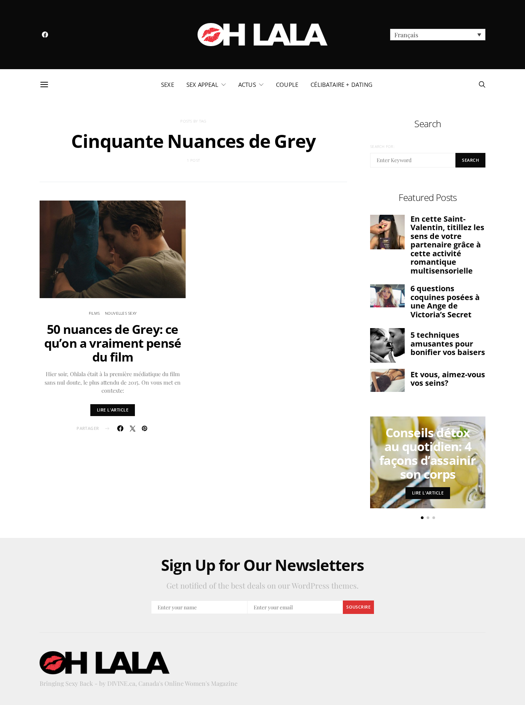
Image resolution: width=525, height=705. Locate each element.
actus (247, 84)
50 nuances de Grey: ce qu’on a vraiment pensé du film (112, 343)
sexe (167, 84)
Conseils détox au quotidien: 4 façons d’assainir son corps (427, 453)
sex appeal (202, 84)
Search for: (382, 146)
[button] (437, 34)
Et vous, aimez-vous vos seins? (447, 378)
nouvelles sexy (121, 313)
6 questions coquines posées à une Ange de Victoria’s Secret (445, 301)
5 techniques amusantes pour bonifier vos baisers (447, 343)
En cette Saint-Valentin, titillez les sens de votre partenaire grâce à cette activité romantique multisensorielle (447, 245)
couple (287, 84)
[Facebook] (45, 35)
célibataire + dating (341, 84)
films (94, 313)
